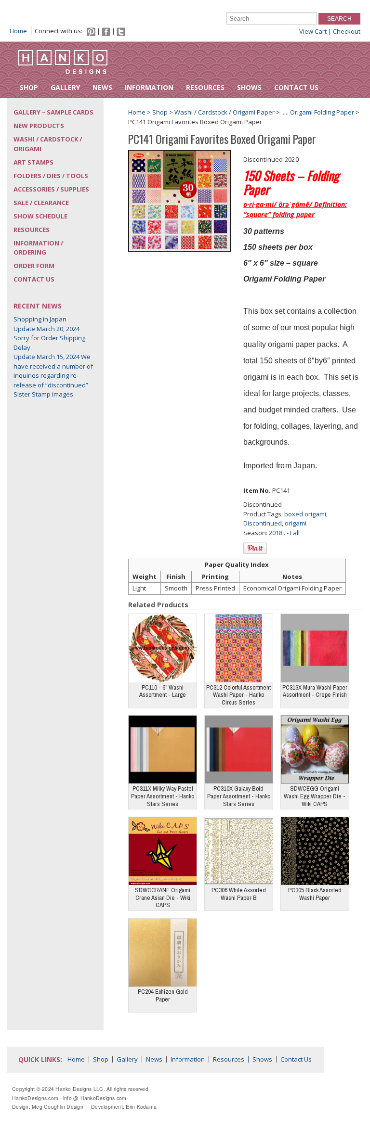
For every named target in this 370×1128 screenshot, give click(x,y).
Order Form (33, 265)
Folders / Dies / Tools (50, 175)
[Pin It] (255, 548)
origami (295, 523)
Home (18, 30)
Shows (249, 87)
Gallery (65, 87)
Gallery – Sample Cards (53, 112)
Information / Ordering (38, 248)
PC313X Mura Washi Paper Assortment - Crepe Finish (314, 691)
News (102, 87)
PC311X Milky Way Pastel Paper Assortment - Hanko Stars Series (162, 796)
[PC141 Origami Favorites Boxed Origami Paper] (179, 200)
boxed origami (305, 514)
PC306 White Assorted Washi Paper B (238, 894)
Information (149, 87)
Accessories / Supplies (51, 189)
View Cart (313, 31)
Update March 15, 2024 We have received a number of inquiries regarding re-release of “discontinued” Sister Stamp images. (53, 375)
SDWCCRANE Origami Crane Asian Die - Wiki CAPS (162, 897)
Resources (205, 87)
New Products (38, 125)
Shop (29, 87)
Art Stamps (33, 162)
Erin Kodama (141, 1106)
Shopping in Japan (39, 319)
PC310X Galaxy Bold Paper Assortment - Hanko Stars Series (238, 796)
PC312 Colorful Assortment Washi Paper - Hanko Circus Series (238, 694)
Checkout (346, 31)
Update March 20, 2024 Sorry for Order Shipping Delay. (49, 338)
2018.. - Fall (284, 532)
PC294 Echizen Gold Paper (163, 995)
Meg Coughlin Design (57, 1106)
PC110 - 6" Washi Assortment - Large (162, 691)
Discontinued (262, 523)
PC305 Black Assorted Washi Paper (315, 894)
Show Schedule (40, 216)
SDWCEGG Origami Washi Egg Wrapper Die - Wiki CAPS (314, 796)
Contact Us (296, 87)
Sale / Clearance (41, 202)
